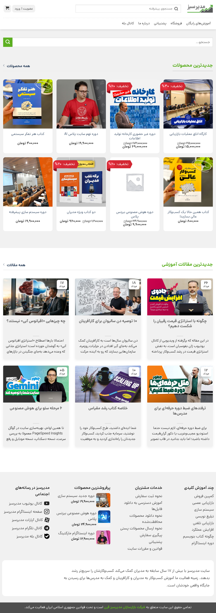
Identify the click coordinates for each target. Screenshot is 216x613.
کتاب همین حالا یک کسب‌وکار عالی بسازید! (188, 214)
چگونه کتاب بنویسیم (198, 536)
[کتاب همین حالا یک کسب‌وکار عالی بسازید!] (188, 182)
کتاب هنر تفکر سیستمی (27, 134)
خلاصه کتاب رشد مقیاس (108, 408)
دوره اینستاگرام (203, 543)
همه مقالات (16, 265)
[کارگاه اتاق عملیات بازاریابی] (188, 104)
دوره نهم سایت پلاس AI (81, 134)
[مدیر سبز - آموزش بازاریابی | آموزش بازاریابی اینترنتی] (200, 9)
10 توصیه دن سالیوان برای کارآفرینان (108, 321)
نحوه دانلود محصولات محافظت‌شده (146, 519)
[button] (7, 8)
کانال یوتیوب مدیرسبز (25, 503)
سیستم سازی (204, 509)
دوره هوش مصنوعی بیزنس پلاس (134, 214)
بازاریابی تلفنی (203, 523)
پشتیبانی (160, 23)
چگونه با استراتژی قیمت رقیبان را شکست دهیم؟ (180, 324)
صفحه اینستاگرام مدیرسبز (23, 511)
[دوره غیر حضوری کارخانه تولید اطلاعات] (134, 104)
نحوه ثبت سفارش (148, 496)
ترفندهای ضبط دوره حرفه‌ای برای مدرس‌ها (180, 411)
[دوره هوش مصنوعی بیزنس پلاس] (134, 182)
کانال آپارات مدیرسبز (27, 520)
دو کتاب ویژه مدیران (81, 212)
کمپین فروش (204, 496)
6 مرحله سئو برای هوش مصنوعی (36, 408)
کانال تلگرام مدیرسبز (27, 528)
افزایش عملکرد (203, 529)
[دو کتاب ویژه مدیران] (81, 182)
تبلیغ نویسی (205, 516)
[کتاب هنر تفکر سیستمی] (28, 104)
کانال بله (128, 23)
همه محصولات (18, 66)
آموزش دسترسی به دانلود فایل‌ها (143, 506)
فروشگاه (176, 23)
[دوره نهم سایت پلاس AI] (81, 104)
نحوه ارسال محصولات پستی (141, 528)
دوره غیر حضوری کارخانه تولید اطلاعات (134, 136)
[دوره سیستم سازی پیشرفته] (28, 182)
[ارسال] (7, 42)
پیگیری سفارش (151, 535)
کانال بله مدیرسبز (29, 536)
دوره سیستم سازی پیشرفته (27, 212)
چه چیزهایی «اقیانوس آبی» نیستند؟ (36, 321)
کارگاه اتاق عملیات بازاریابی (188, 134)
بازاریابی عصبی (203, 503)
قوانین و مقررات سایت (145, 548)
